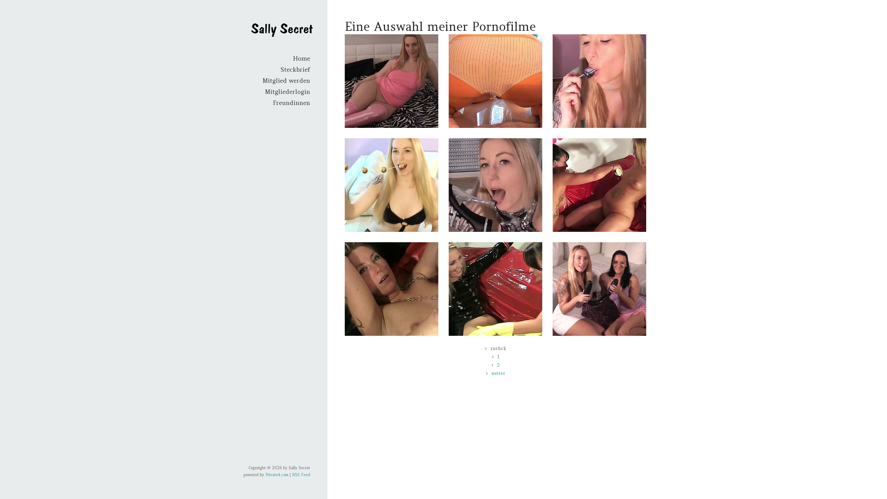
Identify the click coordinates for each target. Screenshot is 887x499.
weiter (498, 373)
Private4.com (276, 474)
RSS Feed (301, 474)
